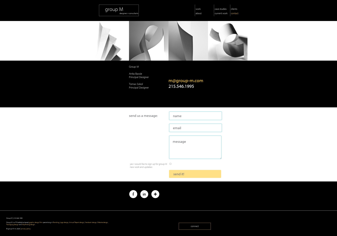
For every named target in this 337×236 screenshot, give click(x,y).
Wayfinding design (28, 224)
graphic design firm (35, 222)
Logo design (64, 222)
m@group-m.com (185, 80)
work (198, 8)
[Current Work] (227, 41)
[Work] (109, 41)
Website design (102, 222)
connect (195, 226)
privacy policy (26, 229)
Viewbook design (91, 222)
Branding (56, 222)
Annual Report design (76, 222)
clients (234, 8)
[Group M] (114, 2)
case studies (221, 8)
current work (221, 13)
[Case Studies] (188, 41)
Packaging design (12, 224)
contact (234, 13)
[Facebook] (133, 194)
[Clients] (148, 41)
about (199, 13)
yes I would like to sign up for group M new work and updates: (148, 163)
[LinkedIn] (144, 194)
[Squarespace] (155, 194)
